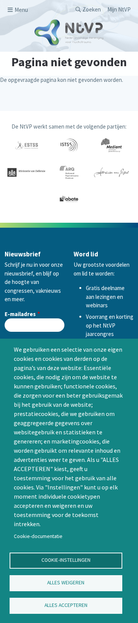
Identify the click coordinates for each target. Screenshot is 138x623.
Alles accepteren (65, 605)
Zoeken (91, 9)
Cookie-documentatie (38, 536)
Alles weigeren (65, 582)
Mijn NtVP (119, 9)
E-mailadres (20, 314)
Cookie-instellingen (65, 560)
